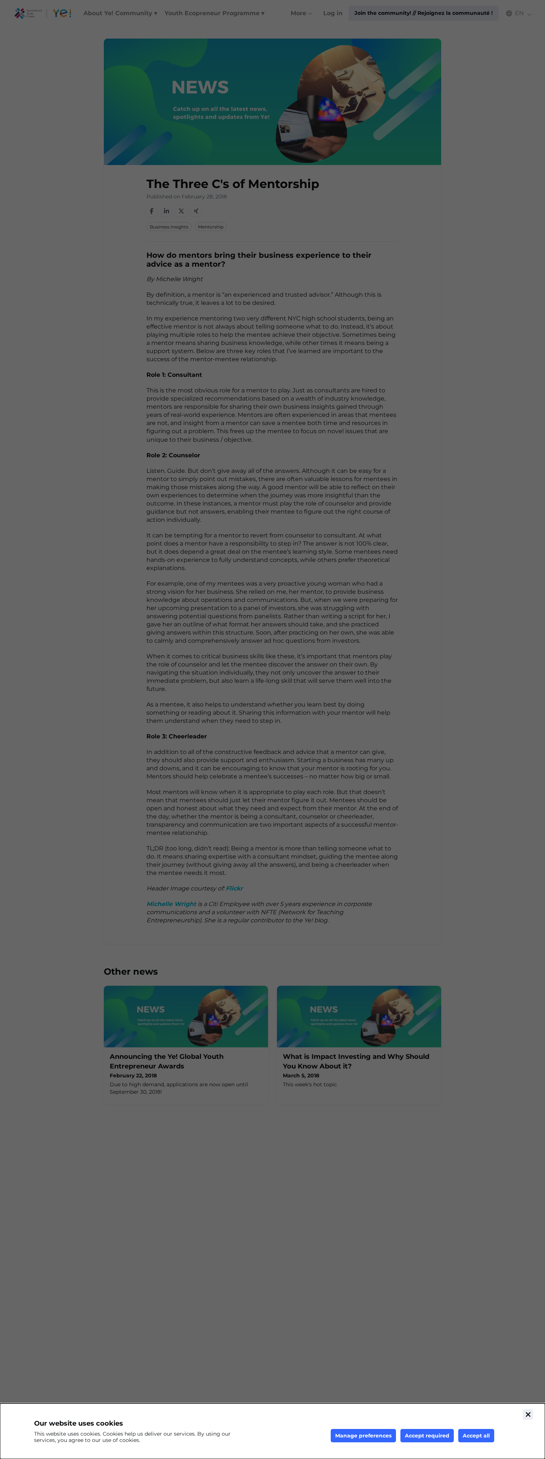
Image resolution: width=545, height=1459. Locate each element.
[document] (272, 1431)
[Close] (528, 1414)
